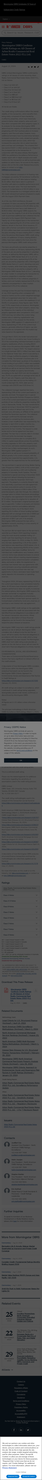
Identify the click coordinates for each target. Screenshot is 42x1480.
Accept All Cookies (29, 1476)
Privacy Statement (9, 1468)
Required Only (13, 1476)
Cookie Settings (21, 1472)
